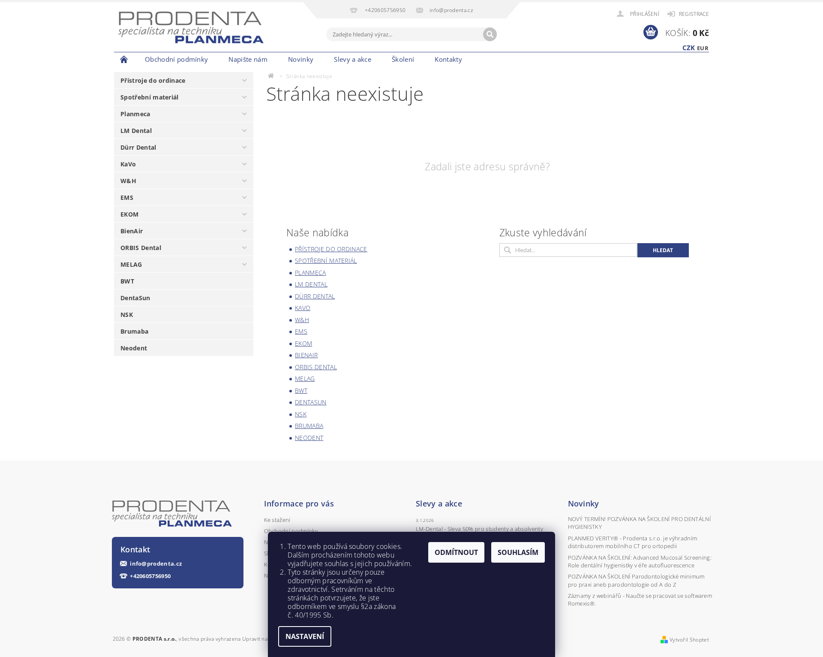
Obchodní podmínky (176, 59)
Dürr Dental (138, 147)
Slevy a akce (352, 59)
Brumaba (134, 331)
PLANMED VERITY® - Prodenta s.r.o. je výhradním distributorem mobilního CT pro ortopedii (632, 542)
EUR (703, 48)
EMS (126, 197)
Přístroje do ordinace (153, 80)
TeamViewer (487, 59)
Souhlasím (518, 552)
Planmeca (135, 114)
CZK (688, 47)
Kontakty (448, 59)
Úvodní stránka (124, 59)
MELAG (131, 264)
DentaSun (135, 298)
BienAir (131, 231)
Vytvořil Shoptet (689, 639)
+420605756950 (150, 576)
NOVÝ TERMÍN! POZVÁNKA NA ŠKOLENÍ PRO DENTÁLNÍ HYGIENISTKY (639, 522)
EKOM (129, 214)
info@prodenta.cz (156, 563)
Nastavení (304, 636)
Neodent (133, 348)
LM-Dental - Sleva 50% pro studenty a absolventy (479, 529)
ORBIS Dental (140, 248)
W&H (128, 181)
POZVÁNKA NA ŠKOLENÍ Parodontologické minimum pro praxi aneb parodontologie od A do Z (636, 580)
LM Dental (136, 131)
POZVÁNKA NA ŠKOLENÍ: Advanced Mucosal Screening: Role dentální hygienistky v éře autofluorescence (640, 561)
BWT (127, 281)
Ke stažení (277, 520)
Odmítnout (456, 552)
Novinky (300, 59)
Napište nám (247, 59)
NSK (126, 314)
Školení (403, 59)
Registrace (694, 14)
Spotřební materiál (149, 97)
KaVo (128, 164)
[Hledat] (490, 34)
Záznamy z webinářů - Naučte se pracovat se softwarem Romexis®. (640, 599)
